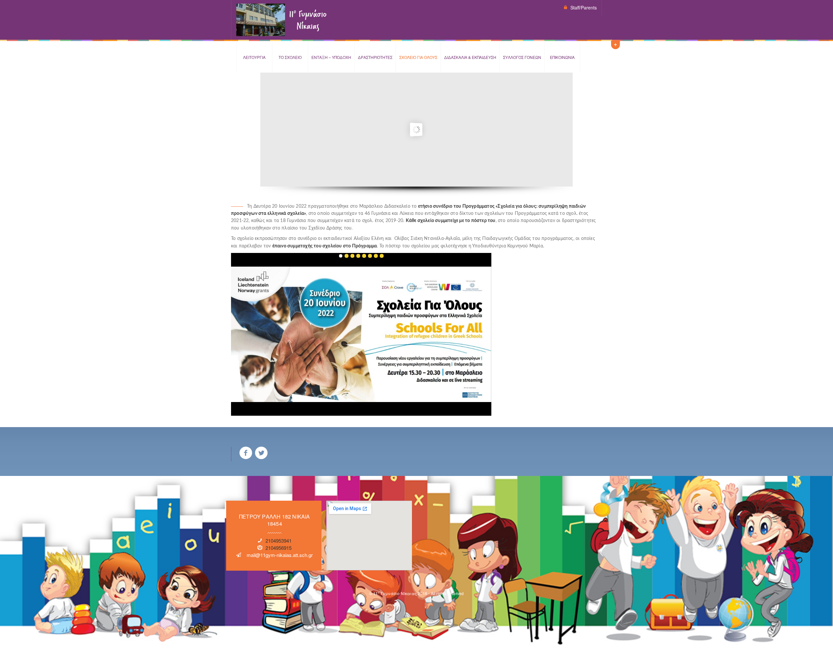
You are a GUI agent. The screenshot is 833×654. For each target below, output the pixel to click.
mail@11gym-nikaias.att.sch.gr (280, 554)
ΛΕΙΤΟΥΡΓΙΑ (254, 57)
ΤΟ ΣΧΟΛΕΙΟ (290, 57)
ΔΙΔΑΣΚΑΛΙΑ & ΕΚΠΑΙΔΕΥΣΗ (470, 57)
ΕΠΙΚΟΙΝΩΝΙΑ (562, 57)
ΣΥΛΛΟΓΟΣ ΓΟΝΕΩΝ (522, 57)
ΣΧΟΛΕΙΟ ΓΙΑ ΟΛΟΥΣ (418, 57)
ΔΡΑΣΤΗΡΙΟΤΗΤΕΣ (375, 57)
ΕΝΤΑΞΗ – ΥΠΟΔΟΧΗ (331, 57)
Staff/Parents (583, 7)
